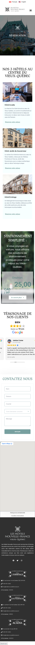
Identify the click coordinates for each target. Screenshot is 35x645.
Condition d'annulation (17, 516)
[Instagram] (21, 560)
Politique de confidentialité (17, 513)
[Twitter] (17, 560)
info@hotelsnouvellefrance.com (11, 587)
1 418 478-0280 (7, 583)
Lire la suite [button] (6, 357)
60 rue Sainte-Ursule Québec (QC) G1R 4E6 (14, 580)
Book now (4, 643)
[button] (30, 10)
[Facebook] (13, 560)
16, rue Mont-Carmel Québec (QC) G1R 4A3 (13, 604)
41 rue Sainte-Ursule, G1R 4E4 (10, 629)
